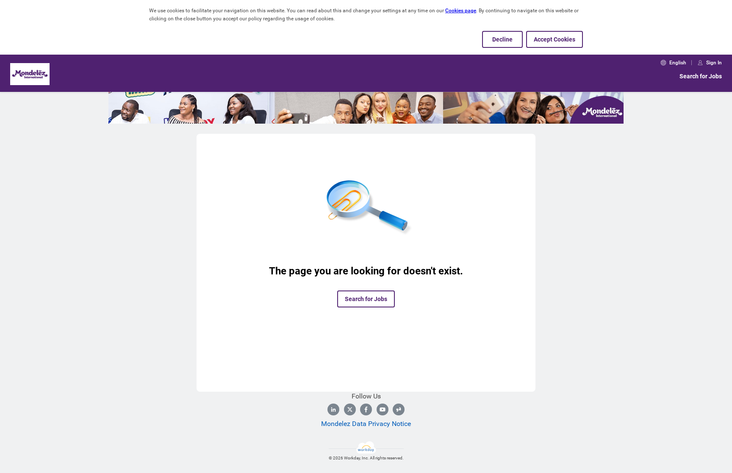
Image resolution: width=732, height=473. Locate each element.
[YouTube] (382, 409)
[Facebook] (366, 409)
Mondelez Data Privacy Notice (366, 424)
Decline (502, 39)
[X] (350, 409)
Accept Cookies (554, 39)
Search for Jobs (700, 76)
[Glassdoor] (399, 409)
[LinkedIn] (333, 409)
